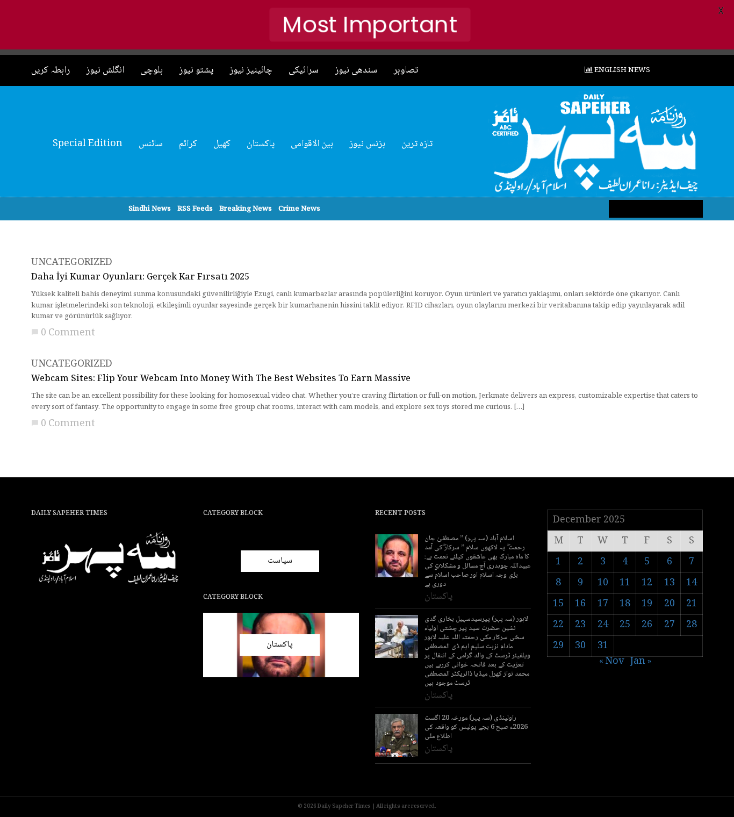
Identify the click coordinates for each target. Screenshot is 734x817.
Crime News (299, 209)
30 (580, 646)
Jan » (640, 662)
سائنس (151, 144)
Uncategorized (71, 263)
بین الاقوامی (312, 144)
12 (647, 583)
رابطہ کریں (50, 70)
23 (580, 625)
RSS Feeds (195, 209)
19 (647, 604)
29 (558, 646)
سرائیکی (304, 70)
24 (603, 625)
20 (669, 604)
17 (603, 604)
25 (625, 625)
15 (558, 604)
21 (691, 604)
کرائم (188, 144)
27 (669, 625)
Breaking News (245, 209)
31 (603, 646)
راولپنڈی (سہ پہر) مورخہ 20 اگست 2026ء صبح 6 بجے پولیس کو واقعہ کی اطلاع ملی (476, 727)
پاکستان (261, 144)
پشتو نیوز (196, 70)
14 (691, 583)
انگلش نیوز (105, 70)
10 (603, 583)
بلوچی (151, 70)
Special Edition (88, 144)
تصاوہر (405, 70)
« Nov (611, 662)
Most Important (370, 24)
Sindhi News (149, 209)
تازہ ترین (417, 144)
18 (625, 604)
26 (647, 625)
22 (558, 625)
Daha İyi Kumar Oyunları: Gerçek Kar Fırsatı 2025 (140, 278)
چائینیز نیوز (250, 70)
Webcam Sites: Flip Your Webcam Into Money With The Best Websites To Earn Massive (221, 379)
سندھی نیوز (356, 70)
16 (580, 604)
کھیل (222, 144)
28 (691, 625)
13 (669, 583)
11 (625, 583)
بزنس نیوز (367, 144)
